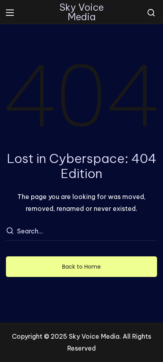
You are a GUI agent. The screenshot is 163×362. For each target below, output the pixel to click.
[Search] (9, 231)
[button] (151, 13)
